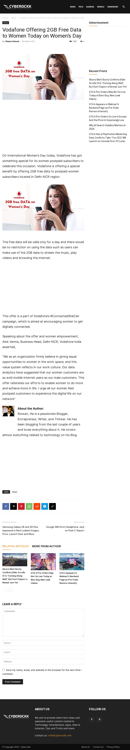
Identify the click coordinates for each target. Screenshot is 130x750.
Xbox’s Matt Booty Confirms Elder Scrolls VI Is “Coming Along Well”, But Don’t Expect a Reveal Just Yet (14, 576)
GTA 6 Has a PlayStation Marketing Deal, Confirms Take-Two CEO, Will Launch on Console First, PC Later (108, 138)
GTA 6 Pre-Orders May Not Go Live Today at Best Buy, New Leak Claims (107, 95)
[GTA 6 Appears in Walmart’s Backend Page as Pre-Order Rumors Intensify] (71, 561)
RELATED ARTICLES (15, 546)
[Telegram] (44, 506)
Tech (81, 6)
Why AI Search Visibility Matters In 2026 (107, 127)
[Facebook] (5, 506)
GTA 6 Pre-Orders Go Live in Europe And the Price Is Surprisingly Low (108, 118)
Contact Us (98, 746)
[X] (13, 506)
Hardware (112, 6)
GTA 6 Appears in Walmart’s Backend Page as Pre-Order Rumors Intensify (104, 108)
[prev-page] (4, 590)
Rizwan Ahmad (12, 41)
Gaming (90, 6)
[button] (124, 6)
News (72, 6)
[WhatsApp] (29, 506)
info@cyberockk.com (59, 735)
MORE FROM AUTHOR (46, 546)
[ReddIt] (37, 506)
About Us (85, 746)
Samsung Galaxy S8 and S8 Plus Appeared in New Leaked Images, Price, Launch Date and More (20, 530)
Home (5, 17)
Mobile (100, 6)
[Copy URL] (52, 506)
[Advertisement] (43, 127)
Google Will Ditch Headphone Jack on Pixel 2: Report (65, 528)
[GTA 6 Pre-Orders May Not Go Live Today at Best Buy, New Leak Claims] (43, 561)
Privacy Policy (113, 746)
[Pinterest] (21, 506)
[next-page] (10, 590)
